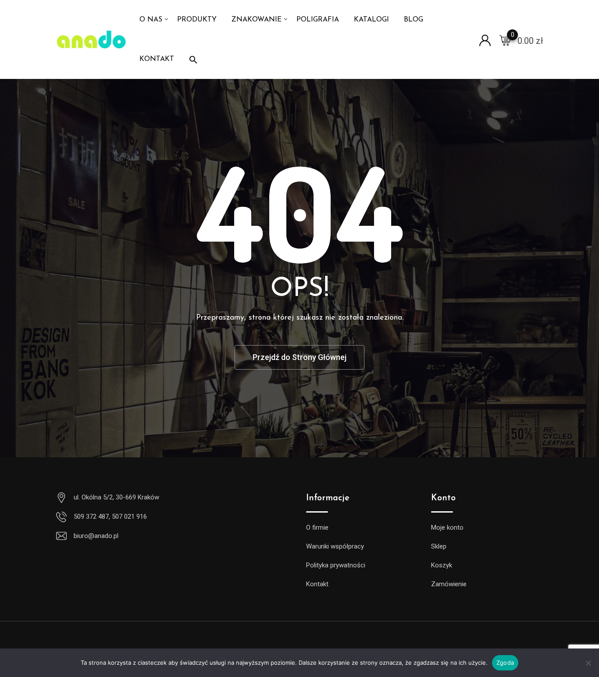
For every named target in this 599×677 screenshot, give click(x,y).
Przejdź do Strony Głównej (299, 357)
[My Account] (485, 40)
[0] (505, 40)
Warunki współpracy (335, 546)
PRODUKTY (197, 19)
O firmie (317, 527)
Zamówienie (449, 584)
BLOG (413, 19)
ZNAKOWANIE (257, 19)
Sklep (438, 546)
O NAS (150, 19)
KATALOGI (371, 19)
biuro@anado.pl (96, 536)
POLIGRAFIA (317, 19)
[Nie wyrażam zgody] (588, 666)
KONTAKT (156, 59)
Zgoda (505, 662)
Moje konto (447, 527)
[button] (193, 59)
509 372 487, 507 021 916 (110, 516)
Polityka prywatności (335, 565)
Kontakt (317, 584)
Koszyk (441, 565)
